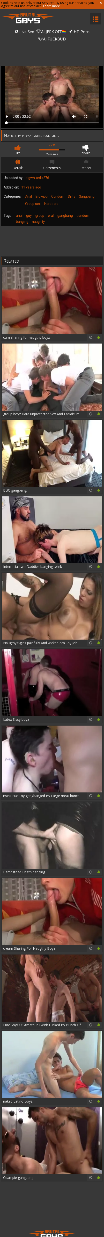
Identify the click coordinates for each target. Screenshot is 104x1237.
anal (19, 216)
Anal (28, 196)
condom (82, 216)
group (39, 216)
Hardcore (51, 204)
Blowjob (42, 196)
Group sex (33, 204)
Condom (57, 196)
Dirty (71, 196)
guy (29, 216)
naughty (38, 222)
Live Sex (26, 31)
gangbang (65, 216)
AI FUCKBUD (54, 39)
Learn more (51, 6)
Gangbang (87, 196)
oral (51, 216)
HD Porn (81, 31)
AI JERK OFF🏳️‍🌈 (53, 31)
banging (22, 222)
